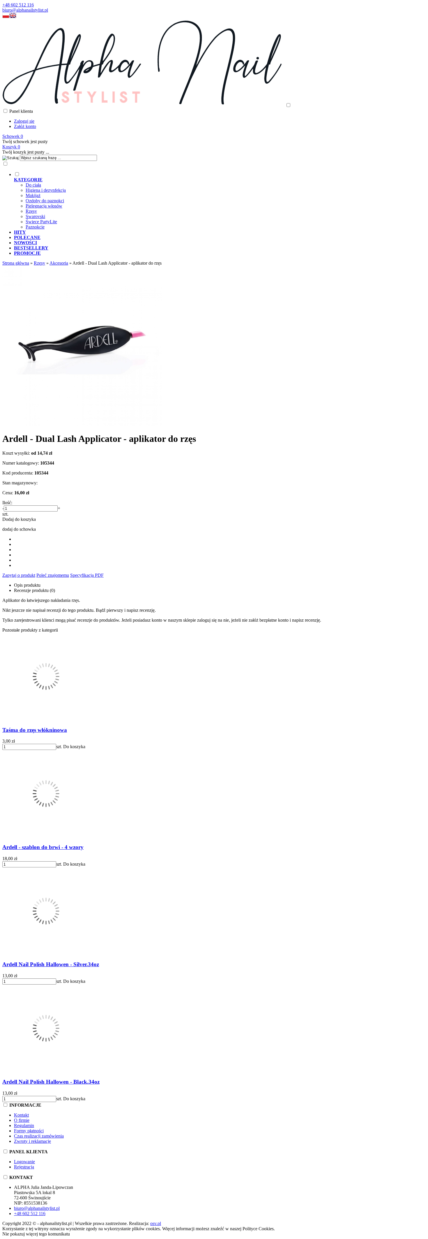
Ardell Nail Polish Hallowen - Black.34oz (51, 1082)
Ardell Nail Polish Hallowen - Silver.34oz (50, 964)
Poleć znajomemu (52, 575)
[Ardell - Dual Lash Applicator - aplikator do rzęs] (82, 424)
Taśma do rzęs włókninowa (34, 730)
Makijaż (33, 195)
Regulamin (24, 1125)
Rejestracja (24, 1166)
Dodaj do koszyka (19, 519)
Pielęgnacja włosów (44, 205)
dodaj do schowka (19, 529)
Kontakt (21, 1115)
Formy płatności (29, 1130)
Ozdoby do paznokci (45, 200)
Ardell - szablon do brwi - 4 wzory (43, 847)
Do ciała (33, 184)
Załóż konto (25, 126)
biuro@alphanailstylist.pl (25, 10)
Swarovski (35, 216)
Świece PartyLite (41, 221)
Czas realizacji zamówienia (39, 1135)
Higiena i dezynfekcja (46, 190)
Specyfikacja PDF (87, 575)
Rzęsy (31, 211)
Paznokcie (35, 226)
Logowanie (24, 1161)
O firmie (21, 1120)
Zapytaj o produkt (18, 575)
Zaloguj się (24, 121)
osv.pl (155, 1223)
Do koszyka (74, 746)
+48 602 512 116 (18, 4)
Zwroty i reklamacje (32, 1141)
